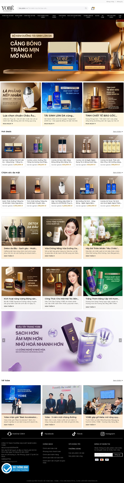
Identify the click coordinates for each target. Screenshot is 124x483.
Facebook (49, 434)
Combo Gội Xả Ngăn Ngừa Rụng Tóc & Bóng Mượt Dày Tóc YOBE (86, 162)
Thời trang (62, 15)
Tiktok (80, 434)
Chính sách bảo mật (50, 448)
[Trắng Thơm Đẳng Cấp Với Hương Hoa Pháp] (102, 281)
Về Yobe (102, 16)
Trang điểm (18, 15)
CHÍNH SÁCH (48, 444)
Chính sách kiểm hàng (51, 454)
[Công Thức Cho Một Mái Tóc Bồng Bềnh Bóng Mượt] (62, 281)
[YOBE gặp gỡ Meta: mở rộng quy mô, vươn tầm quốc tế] (102, 399)
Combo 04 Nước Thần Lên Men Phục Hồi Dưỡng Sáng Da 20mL (110, 162)
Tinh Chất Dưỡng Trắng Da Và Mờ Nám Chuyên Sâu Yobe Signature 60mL (37, 203)
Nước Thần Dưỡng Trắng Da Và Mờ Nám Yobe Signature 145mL (12, 203)
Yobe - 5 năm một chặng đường (60, 417)
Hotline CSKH (18, 434)
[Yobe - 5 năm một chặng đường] (62, 399)
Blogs (97, 15)
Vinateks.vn (92, 481)
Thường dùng (75, 449)
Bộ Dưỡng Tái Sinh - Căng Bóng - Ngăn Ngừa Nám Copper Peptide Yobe (85, 203)
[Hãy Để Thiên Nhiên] (102, 231)
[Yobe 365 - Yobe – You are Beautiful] (7, 8)
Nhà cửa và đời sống (74, 15)
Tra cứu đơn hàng (111, 16)
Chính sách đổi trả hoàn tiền (53, 458)
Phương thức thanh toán (52, 451)
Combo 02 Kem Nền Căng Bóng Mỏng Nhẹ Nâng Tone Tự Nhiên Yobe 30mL (61, 162)
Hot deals (6, 131)
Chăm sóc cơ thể (29, 15)
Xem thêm (117, 131)
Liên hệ (120, 16)
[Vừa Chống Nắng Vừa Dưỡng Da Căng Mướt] (62, 231)
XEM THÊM (8, 256)
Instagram (110, 434)
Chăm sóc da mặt (8, 15)
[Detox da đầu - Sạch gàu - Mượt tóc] (21, 231)
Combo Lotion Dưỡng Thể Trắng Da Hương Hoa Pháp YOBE (37, 162)
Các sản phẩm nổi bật (76, 453)
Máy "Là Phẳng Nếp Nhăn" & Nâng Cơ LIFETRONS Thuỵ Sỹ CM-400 (62, 203)
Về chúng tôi (74, 444)
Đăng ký (120, 1)
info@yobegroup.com (9, 461)
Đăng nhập (110, 1)
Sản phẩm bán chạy (76, 456)
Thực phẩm (54, 16)
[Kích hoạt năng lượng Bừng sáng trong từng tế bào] (21, 281)
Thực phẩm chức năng (43, 16)
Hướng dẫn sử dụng (88, 16)
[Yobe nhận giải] (21, 399)
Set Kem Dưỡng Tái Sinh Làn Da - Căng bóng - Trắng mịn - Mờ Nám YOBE (13, 162)
